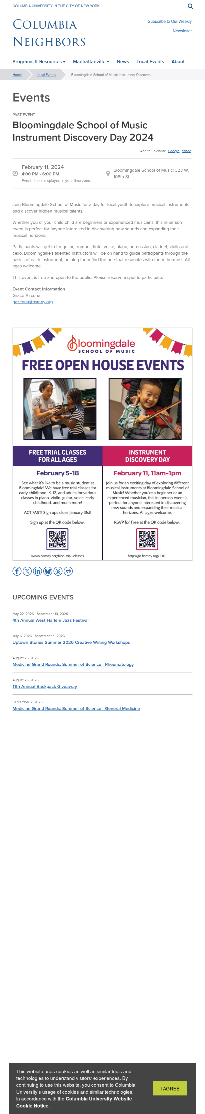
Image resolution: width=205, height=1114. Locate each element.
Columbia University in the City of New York (56, 5)
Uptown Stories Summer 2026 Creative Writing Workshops (71, 642)
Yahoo (186, 150)
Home (17, 74)
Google (174, 150)
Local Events (46, 74)
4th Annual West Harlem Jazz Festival (50, 620)
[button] (17, 571)
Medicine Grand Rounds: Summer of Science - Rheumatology (73, 664)
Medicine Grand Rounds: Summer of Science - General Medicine (76, 708)
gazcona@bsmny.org (32, 301)
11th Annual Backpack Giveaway (44, 686)
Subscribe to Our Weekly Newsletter (170, 26)
